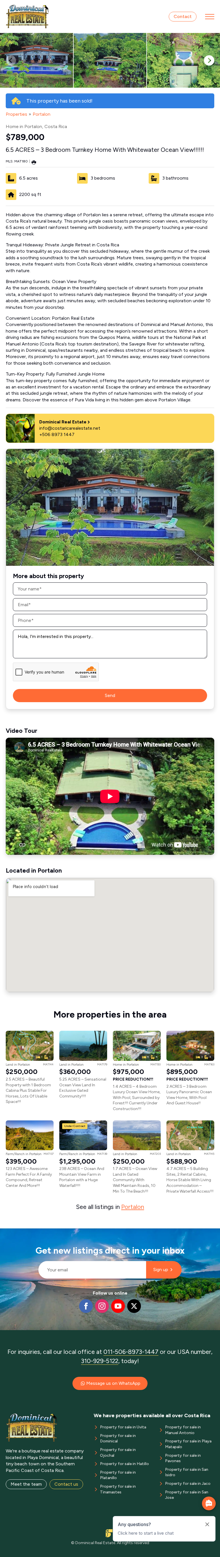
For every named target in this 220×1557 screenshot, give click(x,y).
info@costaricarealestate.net (69, 428)
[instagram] (102, 1306)
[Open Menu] (209, 16)
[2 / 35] (110, 60)
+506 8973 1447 (56, 434)
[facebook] (86, 1306)
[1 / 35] (36, 60)
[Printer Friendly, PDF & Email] (34, 162)
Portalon (41, 114)
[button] (209, 60)
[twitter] (134, 1306)
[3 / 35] (183, 60)
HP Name (36, 1233)
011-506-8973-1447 (130, 1351)
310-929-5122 (99, 1360)
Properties (16, 114)
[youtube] (118, 1306)
